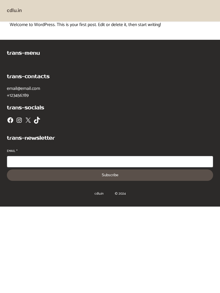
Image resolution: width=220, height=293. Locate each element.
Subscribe (110, 175)
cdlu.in (14, 10)
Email (12, 151)
